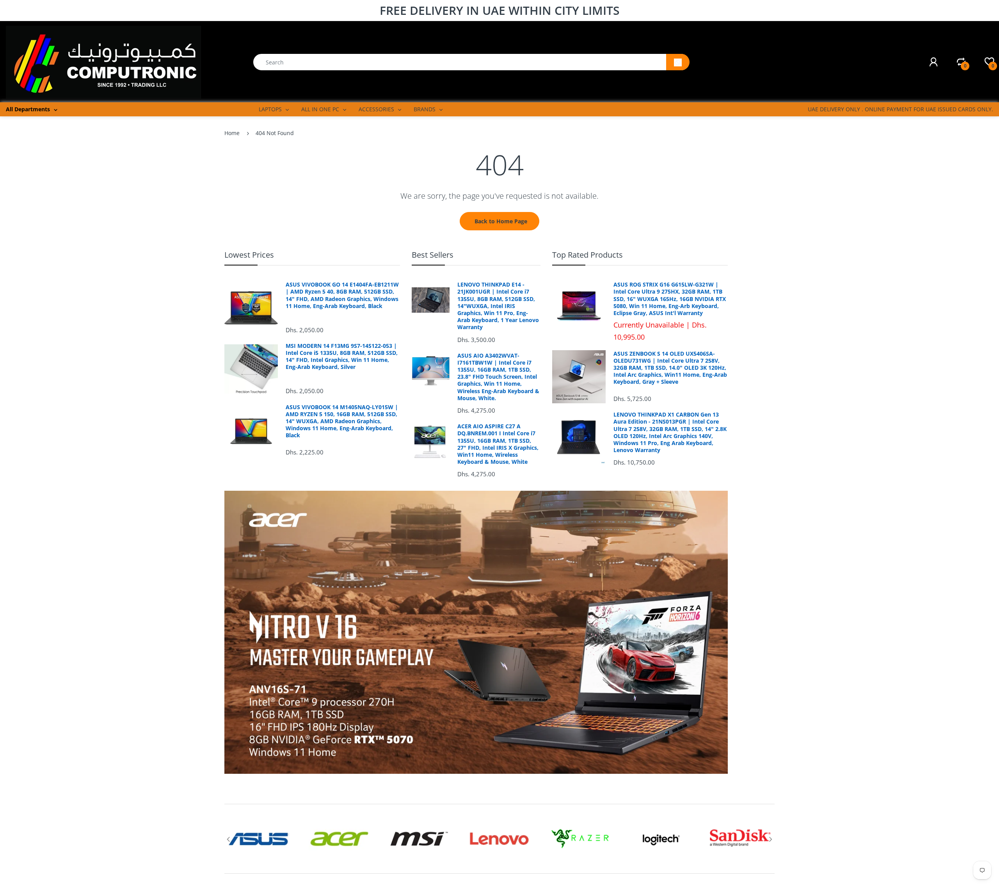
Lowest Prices (249, 254)
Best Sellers (432, 254)
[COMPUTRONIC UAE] (103, 61)
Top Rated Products (587, 254)
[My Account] (933, 62)
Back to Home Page (501, 221)
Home (232, 133)
